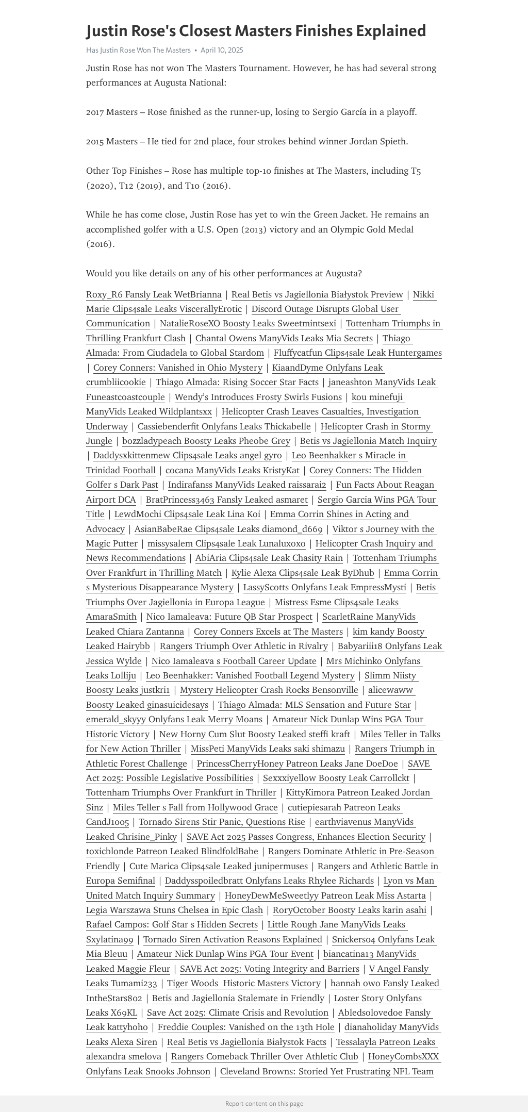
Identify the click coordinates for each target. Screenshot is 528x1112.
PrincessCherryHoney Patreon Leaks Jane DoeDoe (297, 763)
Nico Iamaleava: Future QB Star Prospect (229, 616)
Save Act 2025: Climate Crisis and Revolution (237, 1012)
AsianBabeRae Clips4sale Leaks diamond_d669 (229, 529)
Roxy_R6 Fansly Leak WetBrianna (154, 294)
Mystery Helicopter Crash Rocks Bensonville (269, 689)
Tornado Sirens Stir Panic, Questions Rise (222, 821)
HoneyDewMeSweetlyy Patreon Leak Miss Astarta (325, 895)
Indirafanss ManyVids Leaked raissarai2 (247, 484)
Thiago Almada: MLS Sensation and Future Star (314, 704)
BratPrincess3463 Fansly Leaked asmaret (227, 499)
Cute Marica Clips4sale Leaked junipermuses (218, 866)
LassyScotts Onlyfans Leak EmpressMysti (324, 587)
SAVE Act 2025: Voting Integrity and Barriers (269, 968)
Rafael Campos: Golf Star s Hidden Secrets (172, 924)
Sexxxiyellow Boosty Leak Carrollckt (336, 778)
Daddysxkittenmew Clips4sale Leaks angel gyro (187, 455)
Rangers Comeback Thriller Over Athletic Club (264, 1056)
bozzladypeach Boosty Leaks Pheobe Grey (206, 440)
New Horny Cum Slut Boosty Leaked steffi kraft (254, 734)
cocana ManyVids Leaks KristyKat (233, 470)
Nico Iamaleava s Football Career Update (234, 661)
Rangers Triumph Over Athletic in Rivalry (244, 646)
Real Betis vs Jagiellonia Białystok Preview (317, 294)
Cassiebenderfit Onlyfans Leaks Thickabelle (224, 426)
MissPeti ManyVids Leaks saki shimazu (268, 748)
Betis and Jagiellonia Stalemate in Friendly (238, 998)
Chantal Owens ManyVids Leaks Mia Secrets (284, 338)
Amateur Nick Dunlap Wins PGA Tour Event (225, 953)
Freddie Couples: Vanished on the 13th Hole (246, 1027)
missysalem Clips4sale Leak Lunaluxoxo (226, 543)
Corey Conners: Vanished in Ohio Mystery (177, 367)
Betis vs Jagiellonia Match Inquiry (368, 440)
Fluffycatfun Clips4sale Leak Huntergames (358, 352)
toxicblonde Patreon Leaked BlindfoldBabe (172, 851)
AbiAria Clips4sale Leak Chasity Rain (269, 557)
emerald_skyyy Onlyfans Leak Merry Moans (174, 719)
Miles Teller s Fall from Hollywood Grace (195, 807)
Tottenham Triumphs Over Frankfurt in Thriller (181, 792)
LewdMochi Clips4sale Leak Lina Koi (187, 514)
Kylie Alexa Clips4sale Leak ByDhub (303, 572)
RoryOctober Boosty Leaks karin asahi (349, 910)
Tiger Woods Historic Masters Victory (244, 983)
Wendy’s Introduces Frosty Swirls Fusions (258, 397)
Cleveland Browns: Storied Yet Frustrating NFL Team (327, 1071)
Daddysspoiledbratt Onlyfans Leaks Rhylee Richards (269, 880)
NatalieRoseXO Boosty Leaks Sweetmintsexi (248, 323)
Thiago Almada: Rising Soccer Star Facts (237, 382)
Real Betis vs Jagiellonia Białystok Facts (246, 1042)
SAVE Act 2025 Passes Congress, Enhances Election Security (306, 836)
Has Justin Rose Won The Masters (138, 50)
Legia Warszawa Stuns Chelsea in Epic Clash (174, 910)
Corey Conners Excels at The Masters (268, 631)
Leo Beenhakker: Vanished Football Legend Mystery (250, 675)
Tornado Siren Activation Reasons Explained (232, 939)
